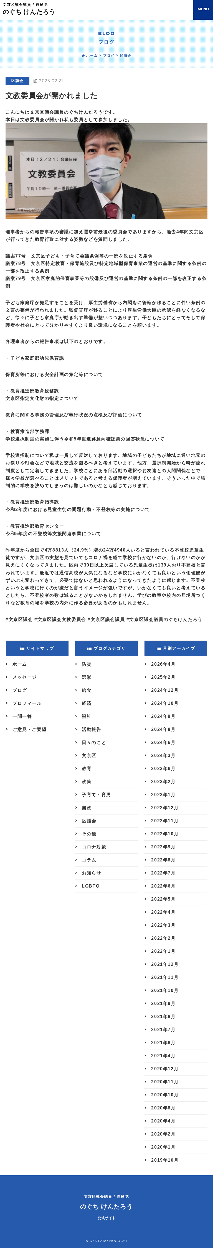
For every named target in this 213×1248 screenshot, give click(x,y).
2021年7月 (163, 1029)
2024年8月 (163, 729)
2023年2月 (163, 781)
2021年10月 (165, 990)
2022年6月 (163, 886)
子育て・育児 (96, 794)
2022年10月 (165, 833)
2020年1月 (163, 1147)
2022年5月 (163, 899)
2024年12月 (165, 690)
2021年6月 (163, 1042)
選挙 (87, 677)
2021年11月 (165, 977)
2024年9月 (163, 716)
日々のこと (94, 742)
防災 (87, 664)
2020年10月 (165, 1094)
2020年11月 (165, 1081)
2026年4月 (163, 664)
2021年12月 (165, 964)
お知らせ (91, 873)
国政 (87, 807)
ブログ (109, 55)
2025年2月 (163, 677)
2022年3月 (163, 925)
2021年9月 (163, 1003)
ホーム (91, 55)
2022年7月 (163, 873)
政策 (87, 781)
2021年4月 (163, 1055)
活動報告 (91, 729)
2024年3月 (163, 755)
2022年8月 (163, 860)
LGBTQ (91, 886)
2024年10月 (165, 703)
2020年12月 (165, 1068)
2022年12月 (165, 807)
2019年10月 (165, 1160)
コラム (89, 860)
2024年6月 (163, 742)
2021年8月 (163, 1016)
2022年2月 (163, 938)
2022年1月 (163, 951)
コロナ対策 (94, 846)
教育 (87, 768)
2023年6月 (163, 768)
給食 (87, 690)
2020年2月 (163, 1134)
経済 (87, 703)
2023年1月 (163, 794)
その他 (89, 833)
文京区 (89, 755)
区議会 (125, 55)
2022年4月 (163, 912)
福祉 (87, 716)
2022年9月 (163, 846)
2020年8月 (163, 1108)
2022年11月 (165, 820)
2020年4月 (163, 1121)
